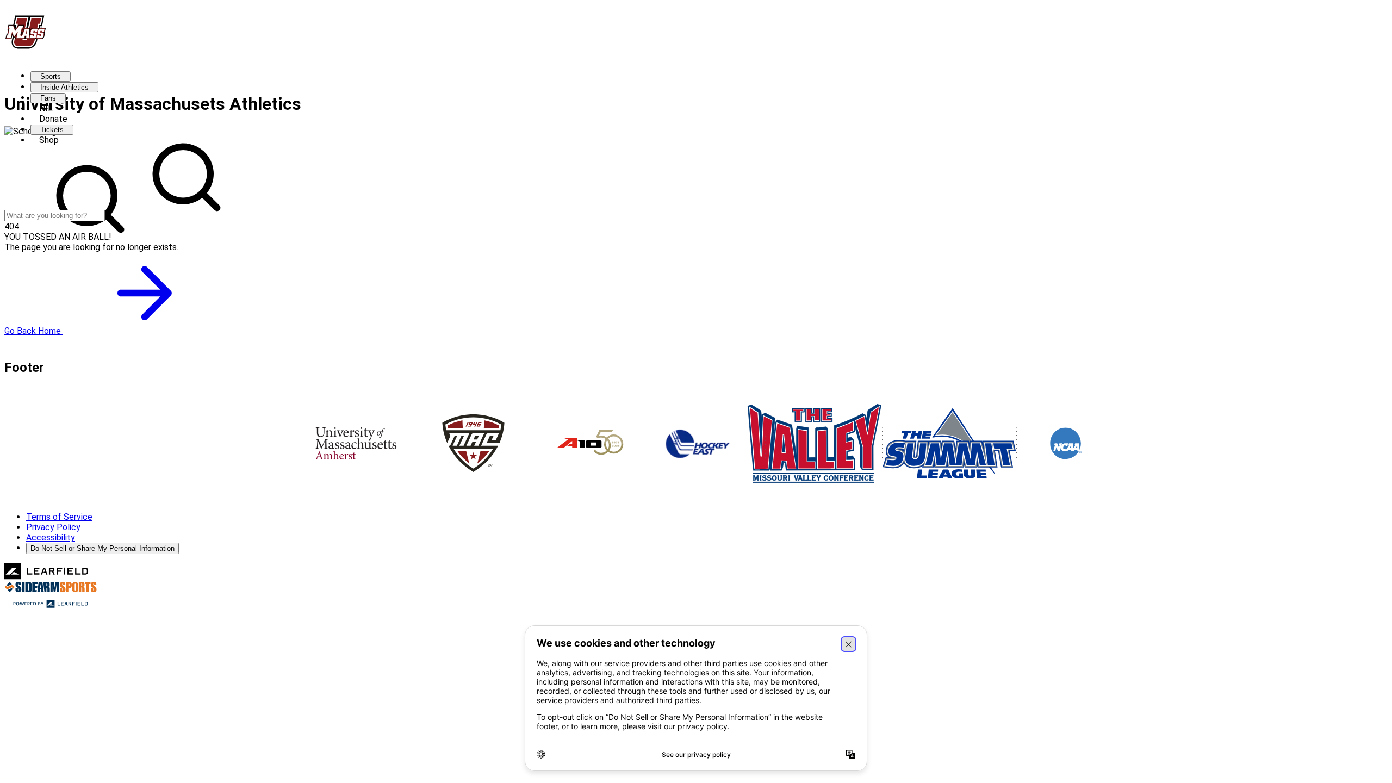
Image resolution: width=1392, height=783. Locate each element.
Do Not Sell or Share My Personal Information (102, 548)
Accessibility (50, 537)
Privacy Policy (53, 527)
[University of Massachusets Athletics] (25, 46)
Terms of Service (59, 517)
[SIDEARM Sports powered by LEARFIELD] (50, 605)
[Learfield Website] (46, 576)
